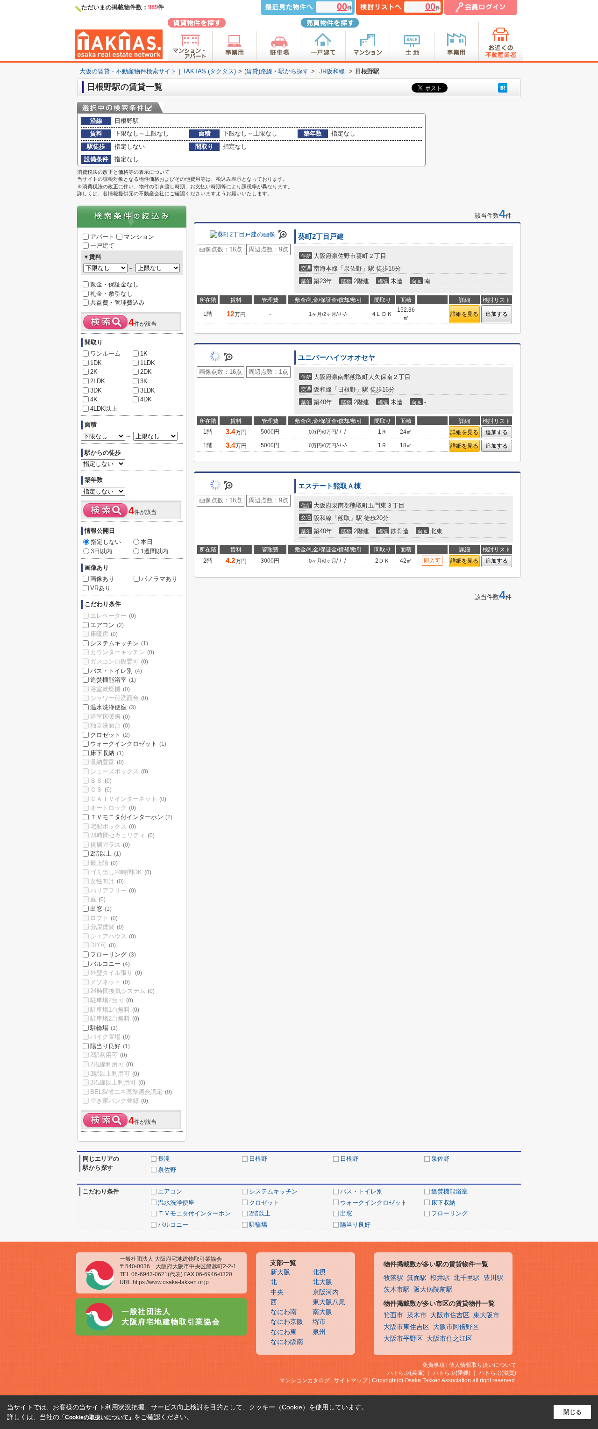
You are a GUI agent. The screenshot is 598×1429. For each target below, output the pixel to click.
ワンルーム (105, 353)
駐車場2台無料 (114, 1018)
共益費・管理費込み (117, 302)
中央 (277, 1292)
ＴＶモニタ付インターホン (131, 817)
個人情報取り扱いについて (482, 1365)
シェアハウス (113, 936)
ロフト (104, 918)
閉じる (572, 1411)
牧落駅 (393, 1277)
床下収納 (107, 753)
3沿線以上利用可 (117, 1082)
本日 (147, 541)
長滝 (164, 1158)
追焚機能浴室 (113, 679)
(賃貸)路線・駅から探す (276, 71)
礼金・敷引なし (111, 293)
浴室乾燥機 (110, 689)
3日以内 (101, 551)
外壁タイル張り (116, 972)
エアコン (107, 625)
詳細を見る (464, 314)
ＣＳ (101, 789)
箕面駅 (417, 1277)
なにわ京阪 (287, 1321)
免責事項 (433, 1365)
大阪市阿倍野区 (456, 1326)
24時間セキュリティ (122, 835)
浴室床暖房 (110, 716)
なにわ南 (284, 1311)
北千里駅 (467, 1277)
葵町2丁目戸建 (321, 236)
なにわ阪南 (287, 1341)
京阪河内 (326, 1292)
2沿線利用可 (111, 1064)
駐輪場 (104, 1027)
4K (94, 399)
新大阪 (280, 1272)
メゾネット (110, 982)
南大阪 (322, 1311)
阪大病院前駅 (433, 1289)
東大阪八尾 (329, 1302)
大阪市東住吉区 (406, 1326)
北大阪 (322, 1282)
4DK (146, 399)
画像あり (102, 578)
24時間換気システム (122, 990)
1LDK (147, 362)
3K (144, 381)
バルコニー (110, 963)
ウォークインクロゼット (128, 743)
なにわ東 (284, 1332)
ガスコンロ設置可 (119, 661)
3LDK (147, 390)
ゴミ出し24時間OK (120, 872)
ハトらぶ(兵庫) (406, 1373)
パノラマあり (159, 578)
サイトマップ (351, 1380)
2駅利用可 (108, 1054)
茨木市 (417, 1315)
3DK (96, 390)
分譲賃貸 (107, 926)
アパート (102, 236)
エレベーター (113, 615)
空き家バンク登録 (119, 1100)
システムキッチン (119, 643)
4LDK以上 (103, 408)
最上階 (104, 862)
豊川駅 (493, 1277)
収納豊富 (107, 761)
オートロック (113, 807)
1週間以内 (154, 551)
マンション (139, 236)
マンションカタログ (304, 1380)
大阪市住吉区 (450, 1315)
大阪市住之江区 (449, 1338)
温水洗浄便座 (113, 707)
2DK (146, 371)
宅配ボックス (113, 826)
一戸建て (102, 245)
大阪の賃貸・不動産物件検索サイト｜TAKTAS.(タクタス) (157, 71)
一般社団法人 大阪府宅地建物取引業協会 (170, 1317)
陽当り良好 (110, 1046)
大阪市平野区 (403, 1338)
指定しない (106, 541)
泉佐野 (440, 1158)
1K (144, 353)
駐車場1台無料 (114, 1009)
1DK (96, 362)
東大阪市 (486, 1315)
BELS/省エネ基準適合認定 (131, 1091)
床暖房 (104, 633)
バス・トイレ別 (116, 670)
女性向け (107, 881)
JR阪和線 (332, 71)
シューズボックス (119, 771)
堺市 (319, 1321)
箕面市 (393, 1315)
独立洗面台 (110, 725)
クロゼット (110, 734)
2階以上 (105, 853)
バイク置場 (110, 1036)
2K (94, 371)
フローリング (113, 954)
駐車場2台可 (111, 1000)
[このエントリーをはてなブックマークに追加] (502, 87)
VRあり (100, 588)
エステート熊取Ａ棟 (329, 486)
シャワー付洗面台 (119, 697)
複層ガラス (110, 844)
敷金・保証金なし (114, 284)
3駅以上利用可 (114, 1073)
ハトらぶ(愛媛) (451, 1373)
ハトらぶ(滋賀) (497, 1373)
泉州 (319, 1332)
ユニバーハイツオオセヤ (336, 357)
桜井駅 (440, 1277)
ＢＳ (101, 780)
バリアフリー (113, 890)
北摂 (319, 1272)
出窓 (101, 908)
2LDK (97, 381)
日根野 (258, 1158)
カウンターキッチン (122, 652)
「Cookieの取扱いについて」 (96, 1417)
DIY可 (103, 945)
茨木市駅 (397, 1289)
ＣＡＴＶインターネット (128, 798)
